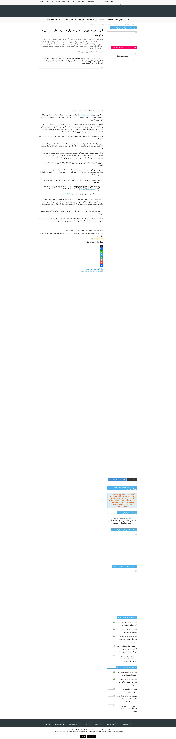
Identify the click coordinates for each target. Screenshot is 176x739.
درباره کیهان (65, 1)
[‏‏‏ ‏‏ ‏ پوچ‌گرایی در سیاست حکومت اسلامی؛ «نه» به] (114, 390)
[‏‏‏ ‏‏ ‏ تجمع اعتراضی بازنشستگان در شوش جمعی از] (130, 326)
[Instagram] (132, 4)
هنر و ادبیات (79, 19)
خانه (127, 19)
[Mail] (129, 4)
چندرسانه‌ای (68, 19)
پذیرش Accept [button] (91, 736)
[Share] (71, 265)
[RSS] (126, 4)
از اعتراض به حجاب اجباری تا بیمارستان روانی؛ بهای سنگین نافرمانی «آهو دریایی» (128, 658)
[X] (117, 4)
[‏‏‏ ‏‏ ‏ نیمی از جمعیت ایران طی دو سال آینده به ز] (114, 185)
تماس (46, 1)
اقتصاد (102, 19)
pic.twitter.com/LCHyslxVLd (87, 189)
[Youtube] (114, 4)
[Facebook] (135, 4)
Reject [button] (83, 736)
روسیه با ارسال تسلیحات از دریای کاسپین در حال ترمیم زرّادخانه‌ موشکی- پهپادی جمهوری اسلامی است (125, 648)
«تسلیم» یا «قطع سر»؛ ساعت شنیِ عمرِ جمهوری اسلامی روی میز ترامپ (127, 682)
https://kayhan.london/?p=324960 (92, 271)
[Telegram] (120, 4)
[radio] (102, 239)
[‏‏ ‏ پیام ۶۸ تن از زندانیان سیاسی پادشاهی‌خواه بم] (130, 222)
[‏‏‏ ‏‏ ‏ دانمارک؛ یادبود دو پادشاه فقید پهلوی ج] (114, 72)
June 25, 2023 (65, 194)
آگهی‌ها (41, 1)
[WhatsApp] (71, 251)
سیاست (110, 19)
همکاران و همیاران (55, 1)
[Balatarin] (71, 257)
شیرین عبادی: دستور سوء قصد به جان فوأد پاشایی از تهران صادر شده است (127, 639)
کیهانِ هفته (119, 19)
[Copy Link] (71, 259)
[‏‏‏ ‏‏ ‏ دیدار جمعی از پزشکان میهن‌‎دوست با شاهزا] (130, 101)
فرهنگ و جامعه (91, 19)
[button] (135, 19)
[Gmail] (71, 262)
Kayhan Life (55, 19)
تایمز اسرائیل (84, 115)
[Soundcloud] (123, 4)
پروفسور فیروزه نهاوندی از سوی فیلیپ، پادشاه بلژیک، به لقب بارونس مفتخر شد (127, 698)
